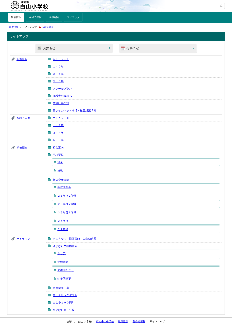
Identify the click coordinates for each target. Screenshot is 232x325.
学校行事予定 (61, 103)
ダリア (61, 253)
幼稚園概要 (64, 278)
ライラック (73, 17)
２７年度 (62, 229)
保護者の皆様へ (62, 95)
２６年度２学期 (66, 203)
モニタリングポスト (65, 295)
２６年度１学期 (66, 195)
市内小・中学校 (105, 321)
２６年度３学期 (66, 212)
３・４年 (58, 73)
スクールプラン (62, 88)
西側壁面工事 (61, 287)
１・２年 (58, 66)
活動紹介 (62, 261)
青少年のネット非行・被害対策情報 (74, 110)
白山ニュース (61, 59)
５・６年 (58, 81)
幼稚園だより (65, 270)
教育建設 (123, 321)
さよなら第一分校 (63, 309)
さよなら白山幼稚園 (65, 246)
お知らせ (49, 48)
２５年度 (62, 220)
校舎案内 (58, 147)
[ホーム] (93, 6)
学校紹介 (54, 17)
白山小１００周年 (63, 302)
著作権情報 (139, 321)
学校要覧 (58, 154)
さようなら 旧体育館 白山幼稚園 (74, 238)
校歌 (60, 170)
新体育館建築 (61, 179)
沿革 (60, 162)
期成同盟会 (64, 187)
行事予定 (133, 48)
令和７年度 (35, 17)
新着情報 (16, 17)
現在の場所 (48, 27)
